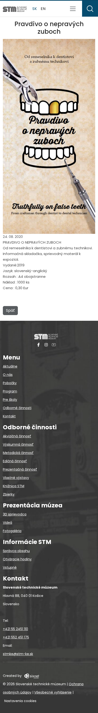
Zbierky (9, 494)
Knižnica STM (13, 486)
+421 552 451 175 (16, 637)
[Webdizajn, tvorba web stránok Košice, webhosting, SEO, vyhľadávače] (31, 675)
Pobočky (10, 383)
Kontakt (9, 416)
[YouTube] (54, 344)
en (43, 8)
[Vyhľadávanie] (90, 9)
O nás (8, 374)
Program (10, 391)
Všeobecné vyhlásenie (53, 692)
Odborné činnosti (17, 408)
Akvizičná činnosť (17, 436)
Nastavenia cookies (20, 701)
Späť (10, 310)
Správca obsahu (16, 550)
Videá (7, 522)
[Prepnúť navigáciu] (72, 8)
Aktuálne (10, 366)
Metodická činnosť (18, 452)
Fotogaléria (12, 531)
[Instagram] (46, 344)
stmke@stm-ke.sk (18, 654)
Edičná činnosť (15, 461)
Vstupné (10, 567)
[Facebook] (38, 344)
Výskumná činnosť (18, 444)
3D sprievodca (14, 514)
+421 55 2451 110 (15, 629)
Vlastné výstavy (16, 477)
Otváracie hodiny (17, 559)
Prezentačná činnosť (20, 469)
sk (34, 8)
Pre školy (10, 399)
